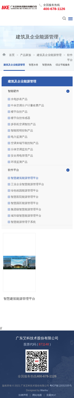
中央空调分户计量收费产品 (27, 105)
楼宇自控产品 (19, 111)
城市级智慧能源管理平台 (26, 215)
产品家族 (25, 54)
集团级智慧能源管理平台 (26, 209)
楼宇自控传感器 (20, 117)
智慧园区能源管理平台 (24, 203)
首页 (12, 54)
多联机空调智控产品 (23, 124)
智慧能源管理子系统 (23, 221)
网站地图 (37, 395)
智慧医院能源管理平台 (24, 196)
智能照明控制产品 (22, 130)
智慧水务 (33, 64)
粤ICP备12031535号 (61, 385)
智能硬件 (13, 91)
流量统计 (51, 395)
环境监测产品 (19, 161)
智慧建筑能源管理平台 (24, 177)
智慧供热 (47, 64)
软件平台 (13, 169)
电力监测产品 (19, 136)
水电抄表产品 (19, 99)
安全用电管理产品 (22, 155)
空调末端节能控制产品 (24, 143)
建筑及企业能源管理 (49, 54)
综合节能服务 (63, 64)
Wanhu (44, 390)
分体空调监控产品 (22, 149)
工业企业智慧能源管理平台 (27, 184)
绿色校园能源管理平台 (24, 190)
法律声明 (23, 395)
